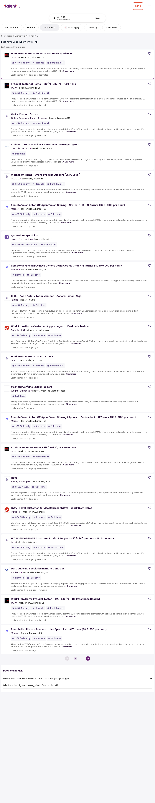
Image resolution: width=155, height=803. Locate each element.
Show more (68, 71)
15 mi (97, 18)
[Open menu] (149, 6)
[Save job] (149, 53)
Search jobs (6, 36)
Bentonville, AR (21, 36)
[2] (88, 658)
